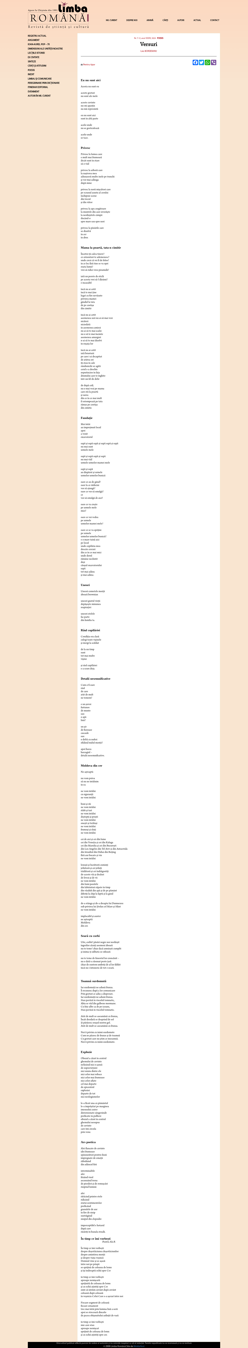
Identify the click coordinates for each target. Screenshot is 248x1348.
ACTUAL (197, 20)
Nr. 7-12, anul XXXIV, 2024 (145, 38)
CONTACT (214, 20)
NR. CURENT (111, 20)
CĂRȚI (165, 20)
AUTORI (180, 20)
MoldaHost (139, 1346)
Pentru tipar (89, 64)
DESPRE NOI (131, 20)
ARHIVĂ (150, 20)
